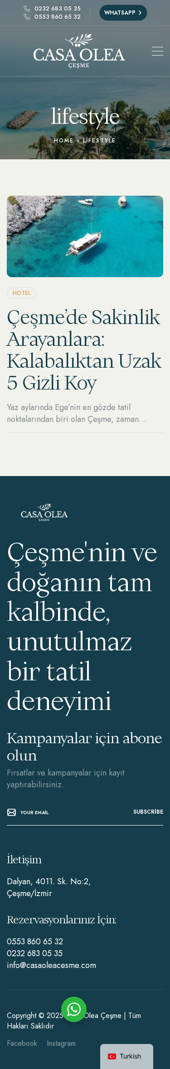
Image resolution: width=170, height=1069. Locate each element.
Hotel (21, 293)
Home (64, 141)
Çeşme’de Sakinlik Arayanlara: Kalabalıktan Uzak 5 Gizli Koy (84, 349)
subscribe (148, 812)
